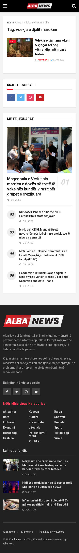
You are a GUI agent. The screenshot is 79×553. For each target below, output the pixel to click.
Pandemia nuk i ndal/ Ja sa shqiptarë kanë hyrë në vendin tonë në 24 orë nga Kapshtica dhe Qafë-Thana (43, 277)
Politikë (34, 441)
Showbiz (60, 417)
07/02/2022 (58, 60)
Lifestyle (34, 427)
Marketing (27, 531)
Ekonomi (9, 427)
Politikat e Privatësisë (52, 531)
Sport (58, 427)
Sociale (59, 422)
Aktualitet (9, 411)
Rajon (58, 411)
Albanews (43, 60)
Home (10, 22)
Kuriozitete (36, 422)
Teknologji (61, 432)
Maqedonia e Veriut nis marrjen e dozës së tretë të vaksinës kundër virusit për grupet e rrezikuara (31, 186)
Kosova (34, 411)
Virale (58, 438)
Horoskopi (10, 432)
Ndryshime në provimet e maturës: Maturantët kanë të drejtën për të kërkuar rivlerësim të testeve (45, 465)
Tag (19, 22)
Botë (12, 42)
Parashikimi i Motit (38, 434)
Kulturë (33, 417)
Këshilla (8, 438)
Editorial (9, 422)
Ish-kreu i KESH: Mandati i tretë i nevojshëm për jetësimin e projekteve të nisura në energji (44, 233)
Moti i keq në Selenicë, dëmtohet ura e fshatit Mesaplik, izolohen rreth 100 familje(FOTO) (43, 255)
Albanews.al (19, 539)
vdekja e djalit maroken (37, 22)
